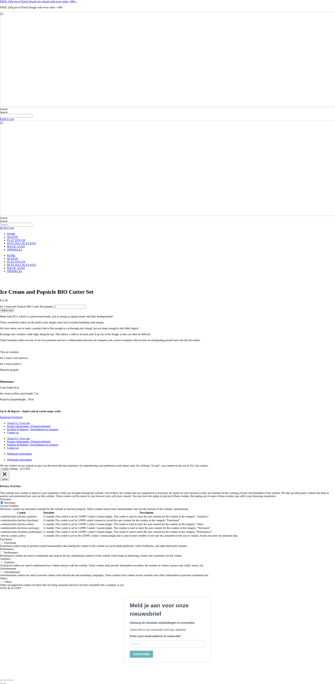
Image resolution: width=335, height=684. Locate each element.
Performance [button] (7, 549)
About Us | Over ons (18, 423)
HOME (11, 233)
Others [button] (3, 578)
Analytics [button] (5, 558)
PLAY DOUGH (16, 240)
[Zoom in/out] (1, 680)
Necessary (10, 502)
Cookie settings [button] (9, 468)
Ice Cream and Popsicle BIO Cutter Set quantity (26, 306)
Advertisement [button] (8, 568)
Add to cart (7, 310)
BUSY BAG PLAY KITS (21, 243)
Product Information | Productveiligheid (28, 426)
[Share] (8, 680)
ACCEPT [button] (25, 468)
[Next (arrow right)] (4, 683)
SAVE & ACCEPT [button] (10, 588)
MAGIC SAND (16, 246)
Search (4, 109)
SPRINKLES (14, 249)
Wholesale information (19, 453)
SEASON (12, 237)
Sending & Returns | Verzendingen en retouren (32, 429)
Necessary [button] (5, 499)
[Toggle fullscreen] (4, 680)
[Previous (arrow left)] (1, 683)
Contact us (13, 432)
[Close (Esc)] (11, 680)
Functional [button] (6, 539)
